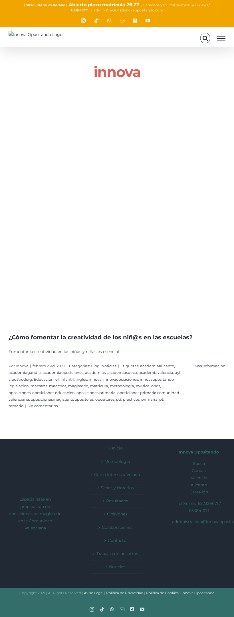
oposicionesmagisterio (52, 399)
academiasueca (122, 372)
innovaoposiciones (120, 379)
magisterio (78, 386)
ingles (81, 379)
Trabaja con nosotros (117, 553)
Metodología (117, 461)
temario (16, 406)
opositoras (84, 399)
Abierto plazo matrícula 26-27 (104, 4)
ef (57, 379)
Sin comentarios (42, 406)
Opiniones (117, 514)
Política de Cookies (162, 593)
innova (95, 379)
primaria (149, 399)
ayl (177, 372)
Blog (95, 366)
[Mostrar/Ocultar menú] (221, 38)
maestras (39, 386)
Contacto (117, 540)
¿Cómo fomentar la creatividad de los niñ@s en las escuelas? (101, 337)
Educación (44, 379)
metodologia (122, 386)
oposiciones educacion (53, 392)
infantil (67, 379)
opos (155, 386)
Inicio (117, 448)
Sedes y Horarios (117, 487)
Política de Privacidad (125, 593)
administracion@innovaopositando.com (128, 10)
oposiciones (20, 392)
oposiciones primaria (96, 392)
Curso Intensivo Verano (44, 5)
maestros (57, 386)
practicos (131, 399)
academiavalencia (156, 372)
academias (95, 372)
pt (161, 399)
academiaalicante (157, 366)
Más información (209, 366)
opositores (104, 399)
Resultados (117, 500)
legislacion (19, 386)
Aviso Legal (93, 593)
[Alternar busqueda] (205, 38)
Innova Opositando (198, 593)
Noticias (108, 366)
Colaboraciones (117, 527)
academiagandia (25, 372)
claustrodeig (20, 379)
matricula (99, 386)
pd (118, 399)
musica (143, 386)
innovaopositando (157, 379)
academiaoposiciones (63, 372)
